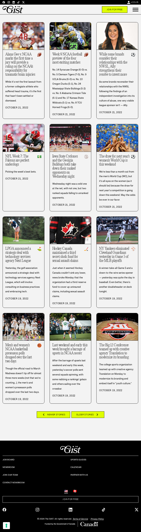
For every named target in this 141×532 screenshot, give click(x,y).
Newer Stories (53, 414)
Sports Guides (78, 459)
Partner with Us (79, 475)
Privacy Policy (97, 519)
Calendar (75, 467)
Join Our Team (10, 475)
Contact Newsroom (13, 482)
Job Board (9, 459)
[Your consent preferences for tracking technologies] (6, 525)
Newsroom (9, 467)
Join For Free (115, 9)
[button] (135, 9)
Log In (134, 2)
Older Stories (88, 414)
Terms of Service (80, 519)
